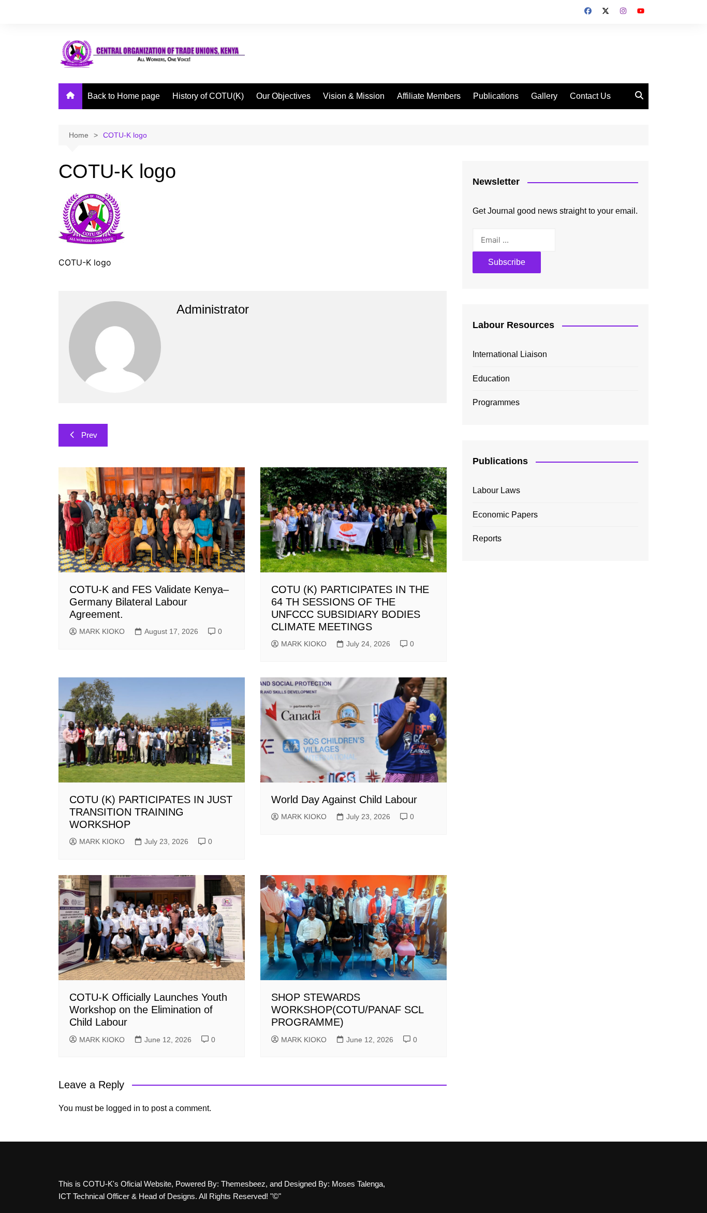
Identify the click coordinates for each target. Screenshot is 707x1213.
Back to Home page (123, 96)
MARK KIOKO (102, 631)
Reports (487, 538)
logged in (123, 1108)
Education (491, 378)
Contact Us (590, 96)
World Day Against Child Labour (344, 799)
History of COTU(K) (208, 96)
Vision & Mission (354, 96)
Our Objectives (283, 96)
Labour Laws (496, 490)
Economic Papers (505, 514)
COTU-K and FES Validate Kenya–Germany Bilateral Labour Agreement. (149, 602)
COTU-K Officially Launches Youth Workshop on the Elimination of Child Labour (148, 1010)
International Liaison (510, 354)
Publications (496, 96)
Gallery (544, 96)
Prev (89, 435)
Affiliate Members (429, 96)
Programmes (496, 402)
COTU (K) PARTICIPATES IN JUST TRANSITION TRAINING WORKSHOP (150, 812)
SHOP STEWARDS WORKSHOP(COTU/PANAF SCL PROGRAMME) (347, 1010)
